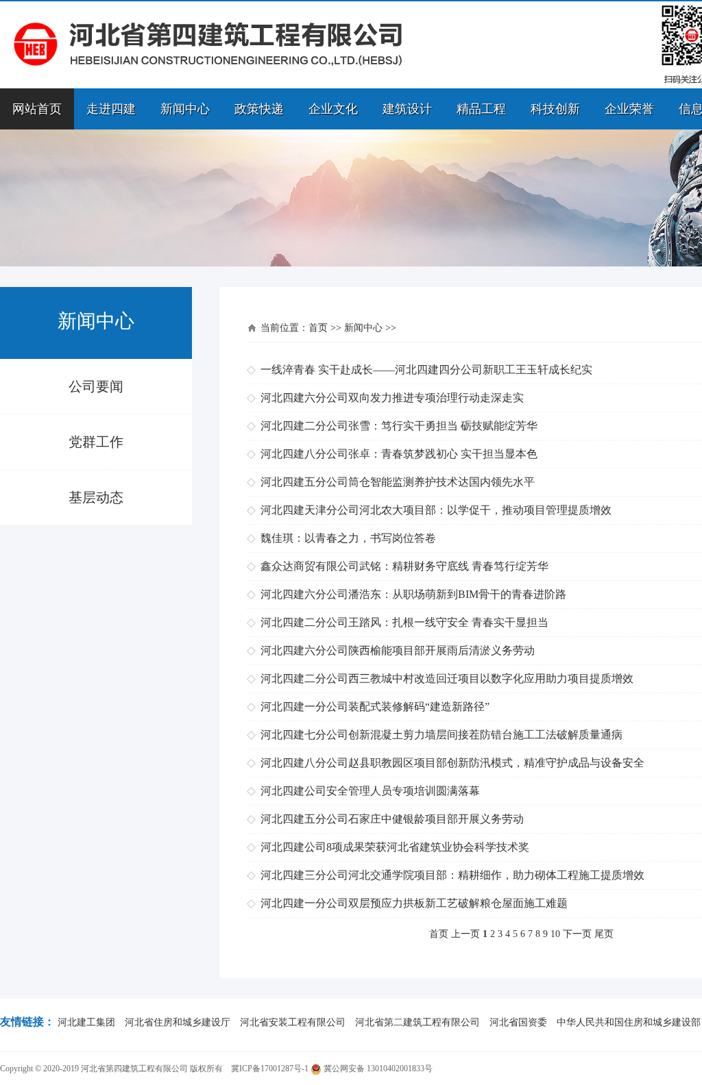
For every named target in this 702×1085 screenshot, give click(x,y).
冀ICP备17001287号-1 (269, 1068)
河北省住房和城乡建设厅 (177, 1022)
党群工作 (96, 441)
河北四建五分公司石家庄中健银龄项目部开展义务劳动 (392, 819)
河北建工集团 (86, 1022)
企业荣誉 (629, 109)
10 (555, 934)
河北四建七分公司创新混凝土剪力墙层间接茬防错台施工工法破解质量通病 (441, 734)
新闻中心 (185, 109)
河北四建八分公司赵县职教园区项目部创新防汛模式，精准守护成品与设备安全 (452, 763)
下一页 (577, 934)
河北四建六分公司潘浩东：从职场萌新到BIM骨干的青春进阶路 (413, 594)
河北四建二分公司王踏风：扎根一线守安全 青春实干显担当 (404, 622)
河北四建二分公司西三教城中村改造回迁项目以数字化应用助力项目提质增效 (447, 678)
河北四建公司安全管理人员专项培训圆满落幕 (370, 791)
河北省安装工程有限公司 (293, 1022)
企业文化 (333, 109)
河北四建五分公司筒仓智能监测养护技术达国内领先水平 (398, 482)
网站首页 (37, 109)
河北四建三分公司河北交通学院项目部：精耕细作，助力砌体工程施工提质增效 (452, 875)
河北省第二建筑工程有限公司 (417, 1022)
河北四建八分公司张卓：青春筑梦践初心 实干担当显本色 (399, 454)
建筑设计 (407, 109)
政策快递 (259, 109)
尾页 (604, 934)
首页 (318, 328)
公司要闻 (96, 386)
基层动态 (96, 497)
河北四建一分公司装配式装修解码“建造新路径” (375, 706)
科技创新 (555, 109)
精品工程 (481, 109)
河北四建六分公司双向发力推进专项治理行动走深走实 (392, 397)
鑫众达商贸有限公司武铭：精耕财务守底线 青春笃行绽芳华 (404, 566)
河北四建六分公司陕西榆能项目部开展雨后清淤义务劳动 (398, 650)
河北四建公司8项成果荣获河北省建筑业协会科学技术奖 (395, 847)
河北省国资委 (518, 1022)
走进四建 (111, 109)
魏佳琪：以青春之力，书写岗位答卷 (348, 538)
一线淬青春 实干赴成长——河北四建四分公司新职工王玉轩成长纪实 (426, 369)
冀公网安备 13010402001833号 (377, 1068)
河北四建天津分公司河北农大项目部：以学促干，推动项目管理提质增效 (436, 510)
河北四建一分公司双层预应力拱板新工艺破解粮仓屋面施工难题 (414, 903)
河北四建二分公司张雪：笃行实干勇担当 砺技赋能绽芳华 (399, 426)
